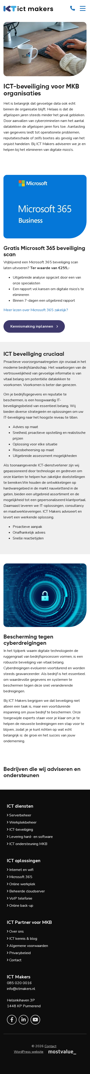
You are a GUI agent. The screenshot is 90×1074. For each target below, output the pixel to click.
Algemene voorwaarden (28, 945)
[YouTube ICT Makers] (35, 1020)
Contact (14, 960)
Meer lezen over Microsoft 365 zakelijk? (35, 310)
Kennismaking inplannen (31, 326)
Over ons (16, 931)
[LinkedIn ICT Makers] (23, 1020)
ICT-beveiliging (20, 829)
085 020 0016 (19, 983)
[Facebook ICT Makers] (12, 1020)
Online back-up (20, 905)
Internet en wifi (20, 869)
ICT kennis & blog (22, 938)
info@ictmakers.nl (21, 988)
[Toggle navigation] (83, 9)
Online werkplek (21, 884)
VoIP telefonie (20, 898)
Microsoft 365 (20, 876)
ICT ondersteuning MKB (27, 843)
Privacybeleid (19, 952)
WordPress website (28, 1051)
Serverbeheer (19, 815)
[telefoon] (72, 8)
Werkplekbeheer (22, 822)
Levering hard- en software (30, 836)
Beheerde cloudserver (26, 891)
